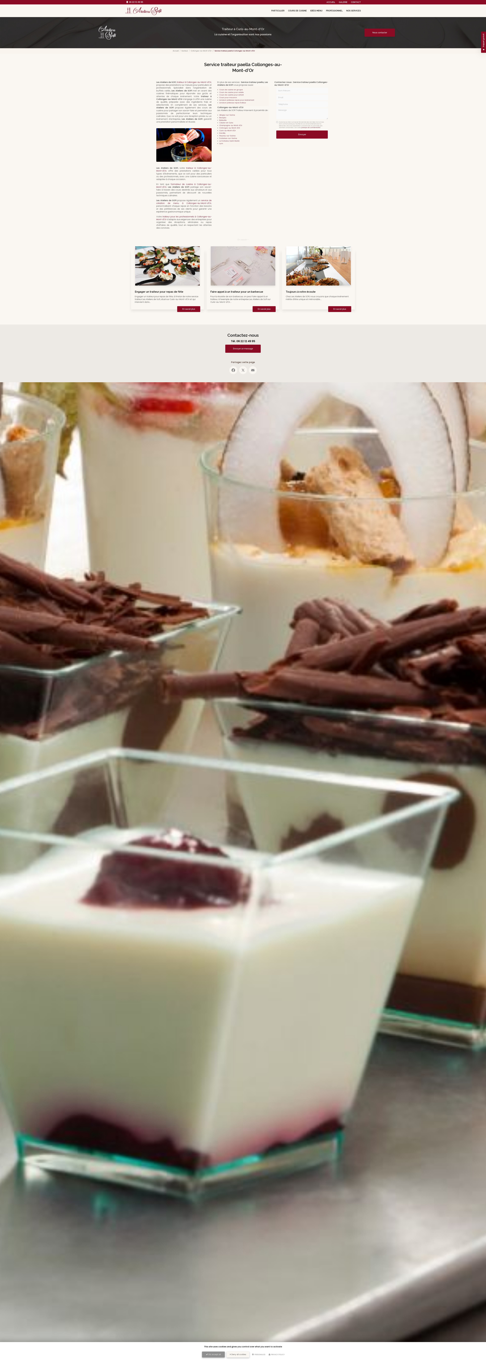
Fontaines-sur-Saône (228, 138)
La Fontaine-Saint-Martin (229, 141)
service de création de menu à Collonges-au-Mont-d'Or (184, 202)
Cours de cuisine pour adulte (231, 92)
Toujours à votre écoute (301, 291)
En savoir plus (188, 309)
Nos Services (353, 10)
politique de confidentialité (310, 127)
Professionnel (334, 10)
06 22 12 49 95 (135, 2)
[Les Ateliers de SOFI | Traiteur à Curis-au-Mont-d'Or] (143, 10)
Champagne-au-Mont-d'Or (230, 125)
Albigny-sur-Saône (227, 115)
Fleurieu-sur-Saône (227, 136)
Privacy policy (278, 1354)
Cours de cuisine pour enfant (231, 95)
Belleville (223, 120)
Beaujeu (222, 118)
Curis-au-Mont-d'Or (227, 130)
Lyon (221, 143)
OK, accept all (214, 1354)
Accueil (176, 51)
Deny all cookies (238, 1354)
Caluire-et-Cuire (226, 123)
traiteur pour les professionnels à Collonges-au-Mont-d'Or (184, 218)
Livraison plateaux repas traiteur (232, 103)
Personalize (259, 1354)
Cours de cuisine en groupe (231, 90)
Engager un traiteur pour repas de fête (159, 291)
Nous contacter (379, 32)
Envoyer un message (243, 348)
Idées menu (316, 10)
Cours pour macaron (228, 97)
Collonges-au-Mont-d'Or (201, 51)
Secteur (184, 51)
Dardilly (222, 133)
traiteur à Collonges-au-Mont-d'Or (194, 82)
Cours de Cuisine (297, 10)
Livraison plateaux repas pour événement (236, 100)
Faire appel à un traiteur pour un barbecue (236, 291)
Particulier (278, 10)
